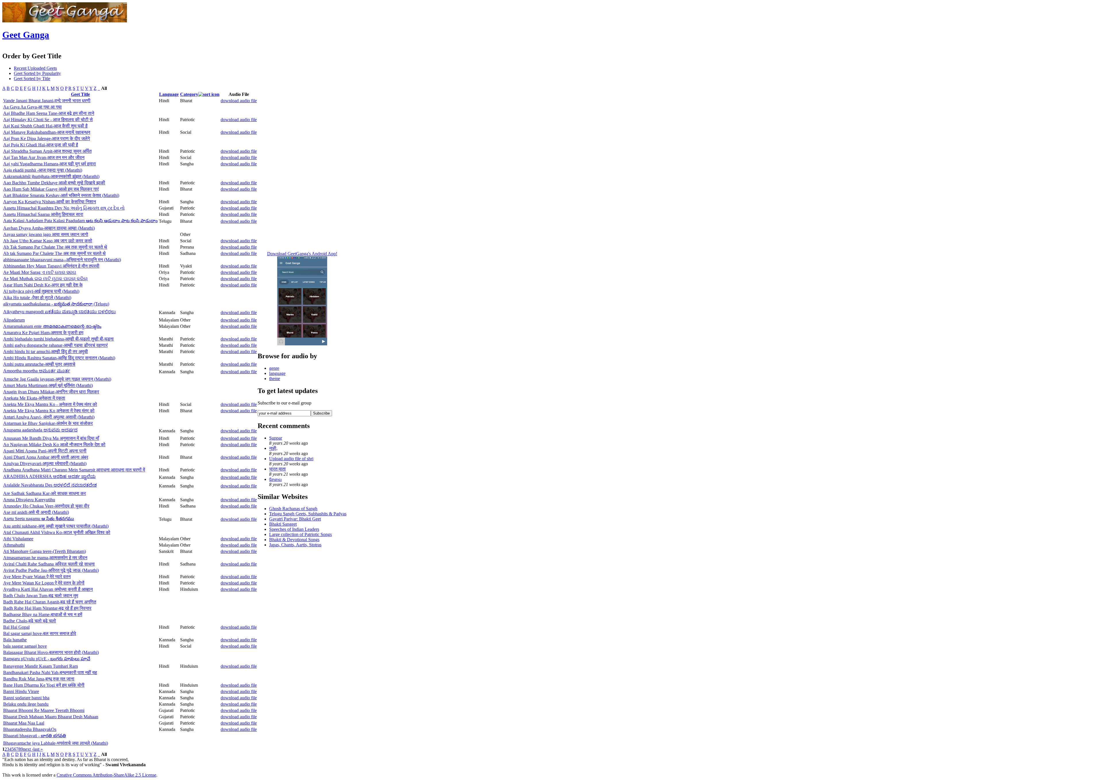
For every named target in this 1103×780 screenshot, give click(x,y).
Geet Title (80, 94)
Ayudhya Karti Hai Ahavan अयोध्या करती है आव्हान (48, 589)
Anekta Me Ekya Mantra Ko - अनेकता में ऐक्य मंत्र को (50, 404)
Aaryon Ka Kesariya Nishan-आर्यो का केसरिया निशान (49, 201)
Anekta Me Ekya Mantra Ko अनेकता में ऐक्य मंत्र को (49, 410)
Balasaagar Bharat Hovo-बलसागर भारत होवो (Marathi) (51, 652)
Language (169, 94)
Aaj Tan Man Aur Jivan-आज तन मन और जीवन (43, 157)
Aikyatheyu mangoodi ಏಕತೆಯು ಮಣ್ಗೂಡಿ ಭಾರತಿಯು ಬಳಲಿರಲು (59, 311)
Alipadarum (14, 320)
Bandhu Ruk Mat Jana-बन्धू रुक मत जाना (38, 678)
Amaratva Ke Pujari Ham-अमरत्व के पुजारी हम (43, 332)
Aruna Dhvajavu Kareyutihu (29, 499)
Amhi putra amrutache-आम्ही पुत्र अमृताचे (39, 364)
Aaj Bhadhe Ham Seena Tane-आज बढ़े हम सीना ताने (48, 113)
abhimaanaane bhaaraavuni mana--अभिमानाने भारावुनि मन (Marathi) (62, 259)
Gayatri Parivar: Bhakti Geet (295, 518)
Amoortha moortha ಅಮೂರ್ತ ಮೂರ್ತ (36, 370)
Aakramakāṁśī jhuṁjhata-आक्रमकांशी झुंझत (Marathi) (51, 176)
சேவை (275, 479)
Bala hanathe (15, 639)
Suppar (275, 438)
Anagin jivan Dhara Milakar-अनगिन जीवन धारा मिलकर (51, 391)
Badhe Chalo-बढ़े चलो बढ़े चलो (29, 620)
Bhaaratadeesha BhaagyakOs (29, 729)
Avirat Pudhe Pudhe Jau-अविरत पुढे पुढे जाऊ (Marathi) (51, 570)
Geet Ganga (25, 35)
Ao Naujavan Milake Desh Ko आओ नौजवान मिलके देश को (54, 444)
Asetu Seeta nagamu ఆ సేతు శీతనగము (38, 518)
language (277, 373)
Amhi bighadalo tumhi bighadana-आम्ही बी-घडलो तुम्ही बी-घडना (58, 338)
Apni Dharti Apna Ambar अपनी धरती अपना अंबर (45, 457)
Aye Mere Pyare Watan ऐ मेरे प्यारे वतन (37, 576)
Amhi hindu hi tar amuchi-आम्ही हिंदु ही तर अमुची (45, 351)
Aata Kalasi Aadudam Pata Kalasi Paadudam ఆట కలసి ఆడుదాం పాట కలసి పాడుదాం (80, 220)
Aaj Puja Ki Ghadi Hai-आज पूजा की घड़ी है (40, 144)
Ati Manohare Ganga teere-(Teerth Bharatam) (44, 551)
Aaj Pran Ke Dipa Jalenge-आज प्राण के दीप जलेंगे (46, 138)
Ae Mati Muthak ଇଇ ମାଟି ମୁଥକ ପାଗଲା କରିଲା (45, 278)
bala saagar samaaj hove (25, 646)
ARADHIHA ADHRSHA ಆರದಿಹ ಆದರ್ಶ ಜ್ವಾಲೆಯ (49, 476)
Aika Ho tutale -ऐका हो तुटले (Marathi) (37, 297)
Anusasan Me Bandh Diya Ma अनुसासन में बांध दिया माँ (51, 438)
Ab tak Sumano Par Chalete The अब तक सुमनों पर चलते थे (54, 253)
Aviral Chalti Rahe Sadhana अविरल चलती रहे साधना (49, 564)
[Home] (64, 20)
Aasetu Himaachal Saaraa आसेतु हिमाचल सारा (43, 214)
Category (189, 94)
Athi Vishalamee (18, 538)
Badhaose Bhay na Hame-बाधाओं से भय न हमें (42, 614)
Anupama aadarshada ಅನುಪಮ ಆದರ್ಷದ (40, 429)
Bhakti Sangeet (283, 524)
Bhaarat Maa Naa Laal (23, 723)
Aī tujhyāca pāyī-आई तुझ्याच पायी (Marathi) (41, 291)
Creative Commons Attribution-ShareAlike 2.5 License (106, 775)
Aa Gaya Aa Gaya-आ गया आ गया (32, 106)
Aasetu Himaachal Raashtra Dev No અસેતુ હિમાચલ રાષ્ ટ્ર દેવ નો (64, 208)
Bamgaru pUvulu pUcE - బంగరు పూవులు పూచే (46, 658)
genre (274, 368)
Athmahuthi (14, 545)
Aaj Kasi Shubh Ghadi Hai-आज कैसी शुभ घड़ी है (45, 125)
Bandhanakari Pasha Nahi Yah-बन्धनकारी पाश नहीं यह (50, 672)
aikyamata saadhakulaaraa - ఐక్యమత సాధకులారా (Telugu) (56, 303)
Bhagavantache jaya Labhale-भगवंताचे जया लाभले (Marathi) (55, 743)
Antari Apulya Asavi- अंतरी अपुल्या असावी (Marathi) (49, 417)
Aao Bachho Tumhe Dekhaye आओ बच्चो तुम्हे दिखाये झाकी (54, 182)
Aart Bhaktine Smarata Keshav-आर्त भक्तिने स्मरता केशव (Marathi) (61, 195)
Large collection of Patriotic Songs (300, 534)
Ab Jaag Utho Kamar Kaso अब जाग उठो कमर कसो (47, 240)
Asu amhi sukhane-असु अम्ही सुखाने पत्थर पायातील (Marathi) (56, 526)
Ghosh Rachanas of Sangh (293, 508)
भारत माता (277, 469)
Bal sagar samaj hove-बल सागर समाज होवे (39, 633)
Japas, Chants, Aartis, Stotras (295, 544)
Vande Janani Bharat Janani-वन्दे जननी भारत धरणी (46, 100)
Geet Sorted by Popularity (37, 73)
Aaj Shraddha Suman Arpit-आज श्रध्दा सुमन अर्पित (47, 151)
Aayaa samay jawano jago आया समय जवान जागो (45, 234)
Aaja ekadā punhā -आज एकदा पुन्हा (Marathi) (42, 170)
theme (274, 378)
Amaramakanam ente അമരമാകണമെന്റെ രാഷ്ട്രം (52, 326)
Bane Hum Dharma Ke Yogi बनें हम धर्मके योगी (43, 685)
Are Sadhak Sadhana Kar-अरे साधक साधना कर (44, 493)
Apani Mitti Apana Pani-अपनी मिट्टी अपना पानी (44, 450)
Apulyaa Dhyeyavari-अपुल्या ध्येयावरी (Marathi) (44, 463)
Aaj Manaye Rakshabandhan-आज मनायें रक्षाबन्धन (46, 132)
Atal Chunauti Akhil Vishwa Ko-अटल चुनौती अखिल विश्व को (56, 532)
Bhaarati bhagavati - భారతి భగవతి (34, 735)
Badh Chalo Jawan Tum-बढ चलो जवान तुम (40, 595)
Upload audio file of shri (291, 458)
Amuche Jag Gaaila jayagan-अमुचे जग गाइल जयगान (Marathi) (57, 379)
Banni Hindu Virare (21, 691)
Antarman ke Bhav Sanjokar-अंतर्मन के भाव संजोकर (48, 423)
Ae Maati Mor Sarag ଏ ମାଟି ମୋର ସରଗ (39, 272)
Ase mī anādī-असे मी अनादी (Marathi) (36, 512)
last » (38, 749)
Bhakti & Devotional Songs (294, 539)
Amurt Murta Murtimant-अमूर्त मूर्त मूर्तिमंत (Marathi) (48, 385)
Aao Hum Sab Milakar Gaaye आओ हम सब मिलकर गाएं (51, 189)
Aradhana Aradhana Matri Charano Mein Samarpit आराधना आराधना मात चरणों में (74, 469)
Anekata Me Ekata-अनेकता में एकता (34, 398)
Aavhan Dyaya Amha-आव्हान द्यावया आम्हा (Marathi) (49, 228)
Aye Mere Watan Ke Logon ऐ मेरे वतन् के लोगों (43, 582)
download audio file (239, 100)
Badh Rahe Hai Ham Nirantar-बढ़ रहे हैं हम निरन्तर (47, 608)
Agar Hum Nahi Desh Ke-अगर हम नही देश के (43, 284)
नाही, (273, 448)
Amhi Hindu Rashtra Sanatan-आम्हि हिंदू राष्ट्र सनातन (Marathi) (59, 357)
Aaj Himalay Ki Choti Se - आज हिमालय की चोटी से (48, 119)
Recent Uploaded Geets (35, 68)
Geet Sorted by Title (32, 78)
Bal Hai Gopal (16, 627)
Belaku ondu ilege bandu (26, 704)
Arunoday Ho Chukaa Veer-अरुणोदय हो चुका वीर (46, 506)
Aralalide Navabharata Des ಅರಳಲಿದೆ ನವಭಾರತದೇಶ (50, 485)
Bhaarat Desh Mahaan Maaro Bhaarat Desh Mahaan (50, 716)
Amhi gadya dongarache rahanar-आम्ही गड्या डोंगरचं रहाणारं (55, 345)
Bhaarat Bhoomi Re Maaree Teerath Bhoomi (43, 710)
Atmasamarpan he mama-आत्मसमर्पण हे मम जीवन (45, 557)
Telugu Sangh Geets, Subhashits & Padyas (307, 513)
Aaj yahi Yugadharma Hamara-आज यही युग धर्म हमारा (49, 163)
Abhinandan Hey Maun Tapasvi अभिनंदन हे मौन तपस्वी (51, 266)
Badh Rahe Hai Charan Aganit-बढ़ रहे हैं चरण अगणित (49, 601)
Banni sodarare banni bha (26, 697)
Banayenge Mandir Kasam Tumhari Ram (40, 666)
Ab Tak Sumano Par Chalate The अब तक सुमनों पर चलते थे (55, 247)
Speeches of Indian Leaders (294, 529)
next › (28, 749)
